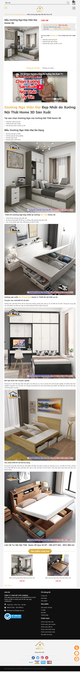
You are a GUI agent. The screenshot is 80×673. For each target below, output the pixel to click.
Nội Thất (43, 215)
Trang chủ (44, 595)
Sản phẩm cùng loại (40, 551)
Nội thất (43, 612)
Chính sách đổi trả (46, 627)
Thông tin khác (48, 68)
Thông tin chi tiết (33, 68)
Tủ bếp (43, 610)
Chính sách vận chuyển (48, 624)
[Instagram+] (42, 658)
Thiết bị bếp (44, 615)
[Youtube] (46, 658)
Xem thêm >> (8, 585)
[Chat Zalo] (76, 659)
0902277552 (58, 29)
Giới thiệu (44, 598)
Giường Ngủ (54, 35)
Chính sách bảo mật (47, 622)
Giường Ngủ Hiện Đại (22, 107)
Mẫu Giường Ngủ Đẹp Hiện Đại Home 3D (22, 578)
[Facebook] (33, 658)
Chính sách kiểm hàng (48, 629)
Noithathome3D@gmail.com (15, 610)
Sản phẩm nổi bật (46, 607)
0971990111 (67, 29)
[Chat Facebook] (76, 653)
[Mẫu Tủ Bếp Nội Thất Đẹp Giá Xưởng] (40, 9)
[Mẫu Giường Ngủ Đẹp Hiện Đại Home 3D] (22, 565)
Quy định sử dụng (46, 634)
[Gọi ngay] (76, 648)
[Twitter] (37, 658)
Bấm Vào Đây (63, 25)
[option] (22, 569)
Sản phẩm (44, 601)
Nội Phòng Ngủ (24, 297)
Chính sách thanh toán (48, 632)
